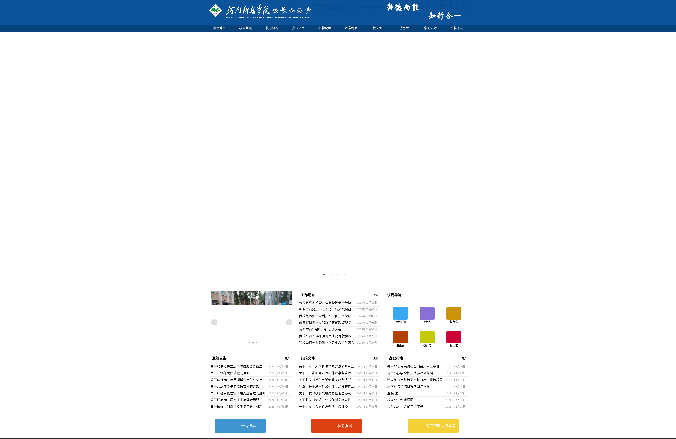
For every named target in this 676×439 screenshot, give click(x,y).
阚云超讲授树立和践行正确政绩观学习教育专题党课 (327, 323)
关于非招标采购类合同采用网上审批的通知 (415, 366)
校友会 (377, 28)
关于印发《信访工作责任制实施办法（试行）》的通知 (326, 400)
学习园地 (430, 28)
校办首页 (245, 28)
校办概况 (272, 28)
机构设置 (324, 28)
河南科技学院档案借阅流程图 (408, 386)
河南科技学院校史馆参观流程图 (410, 373)
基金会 (404, 28)
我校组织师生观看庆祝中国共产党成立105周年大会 (327, 316)
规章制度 (351, 28)
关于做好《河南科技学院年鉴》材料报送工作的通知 (238, 406)
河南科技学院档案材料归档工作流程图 (415, 380)
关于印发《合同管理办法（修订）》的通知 (326, 406)
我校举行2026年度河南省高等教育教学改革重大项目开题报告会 (327, 336)
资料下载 (456, 28)
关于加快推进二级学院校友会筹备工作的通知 (238, 366)
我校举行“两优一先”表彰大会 (320, 329)
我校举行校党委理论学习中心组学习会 (327, 343)
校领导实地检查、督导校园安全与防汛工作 (327, 303)
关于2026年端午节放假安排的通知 (234, 386)
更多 (376, 295)
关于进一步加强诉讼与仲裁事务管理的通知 (326, 373)
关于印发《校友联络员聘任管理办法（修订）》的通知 (326, 393)
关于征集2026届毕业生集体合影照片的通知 (238, 400)
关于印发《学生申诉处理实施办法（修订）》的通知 (326, 380)
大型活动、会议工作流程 (405, 406)
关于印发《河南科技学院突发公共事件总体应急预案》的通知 (326, 366)
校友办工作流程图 (400, 400)
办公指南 (298, 28)
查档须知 (393, 393)
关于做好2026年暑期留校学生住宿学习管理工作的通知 (238, 380)
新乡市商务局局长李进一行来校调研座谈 (327, 309)
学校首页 (219, 28)
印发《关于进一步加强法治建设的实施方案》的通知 (326, 386)
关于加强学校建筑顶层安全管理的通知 (238, 393)
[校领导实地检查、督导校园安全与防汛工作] (251, 319)
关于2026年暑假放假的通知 (230, 373)
